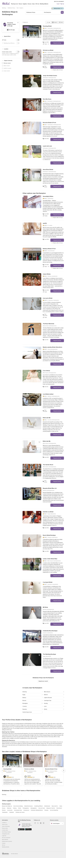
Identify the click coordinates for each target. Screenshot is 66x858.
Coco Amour (46, 370)
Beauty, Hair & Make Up (7, 806)
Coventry (25, 706)
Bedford (46, 694)
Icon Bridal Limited (48, 394)
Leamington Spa (47, 700)
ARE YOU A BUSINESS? (59, 1)
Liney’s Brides (47, 274)
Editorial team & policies (7, 841)
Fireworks (46, 810)
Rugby (24, 694)
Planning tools (14, 4)
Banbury (24, 697)
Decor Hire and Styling (18, 806)
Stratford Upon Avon (27, 712)
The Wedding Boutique (49, 654)
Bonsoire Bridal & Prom (49, 122)
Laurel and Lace (47, 146)
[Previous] (2, 770)
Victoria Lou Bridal (48, 50)
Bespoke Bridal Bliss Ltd (50, 488)
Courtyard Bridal (47, 582)
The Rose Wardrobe (48, 323)
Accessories (9, 810)
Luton (45, 706)
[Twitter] (38, 823)
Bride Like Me (46, 418)
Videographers (34, 808)
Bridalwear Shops (11, 7)
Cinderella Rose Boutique (50, 631)
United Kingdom (56, 823)
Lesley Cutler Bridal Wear (50, 559)
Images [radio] (55, 22)
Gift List (37, 4)
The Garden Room (48, 464)
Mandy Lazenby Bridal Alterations (52, 347)
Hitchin (45, 709)
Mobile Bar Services (28, 806)
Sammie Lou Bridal (48, 512)
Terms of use (4, 824)
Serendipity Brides (48, 196)
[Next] (63, 770)
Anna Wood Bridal (48, 169)
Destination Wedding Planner (37, 810)
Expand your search (43, 681)
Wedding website (5, 847)
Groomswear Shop (18, 810)
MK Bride (45, 607)
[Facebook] (35, 823)
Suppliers (25, 4)
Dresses (30, 4)
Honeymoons (26, 810)
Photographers (26, 808)
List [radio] (49, 22)
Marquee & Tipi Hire (51, 808)
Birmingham (25, 703)
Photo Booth (59, 808)
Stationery (9, 808)
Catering (14, 808)
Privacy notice (5, 828)
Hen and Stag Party (54, 810)
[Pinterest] (41, 823)
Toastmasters (5, 812)
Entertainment (47, 806)
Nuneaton (25, 709)
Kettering (25, 691)
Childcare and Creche (20, 812)
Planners (4, 810)
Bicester (24, 700)
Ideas (33, 4)
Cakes (60, 806)
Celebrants (11, 812)
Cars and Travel (41, 808)
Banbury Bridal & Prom (49, 248)
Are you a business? (6, 837)
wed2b (45, 223)
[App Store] (21, 830)
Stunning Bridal (47, 26)
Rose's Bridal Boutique (49, 535)
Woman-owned (7, 63)
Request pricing (57, 43)
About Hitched (5, 839)
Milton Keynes (47, 691)
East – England (20, 7)
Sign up (62, 3)
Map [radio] (62, 22)
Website (44, 4)
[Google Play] (28, 830)
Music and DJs (55, 806)
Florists (19, 808)
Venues (20, 4)
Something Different (38, 806)
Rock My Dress (47, 99)
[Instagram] (43, 823)
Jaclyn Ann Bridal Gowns (50, 75)
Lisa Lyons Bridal (47, 298)
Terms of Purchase (6, 826)
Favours (3, 808)
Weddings (4, 7)
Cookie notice (5, 830)
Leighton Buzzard (48, 697)
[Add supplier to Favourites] (39, 27)
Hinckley (46, 703)
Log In (58, 3)
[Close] (17, 22)
